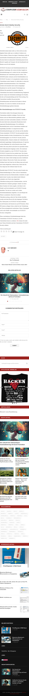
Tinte (22, 533)
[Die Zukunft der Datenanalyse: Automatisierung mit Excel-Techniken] (14, 283)
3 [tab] (16, 403)
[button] (1, 287)
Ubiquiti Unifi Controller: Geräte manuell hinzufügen (8, 607)
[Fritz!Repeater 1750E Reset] (14, 558)
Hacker (12, 522)
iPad (17, 524)
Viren (10, 536)
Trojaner (3, 536)
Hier (18, 220)
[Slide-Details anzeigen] (14, 387)
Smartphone (12, 531)
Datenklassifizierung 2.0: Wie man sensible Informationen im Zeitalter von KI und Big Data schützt (22, 461)
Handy (18, 522)
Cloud (16, 513)
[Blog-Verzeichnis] (5, 660)
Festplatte (4, 520)
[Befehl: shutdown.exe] (24, 600)
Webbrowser (17, 536)
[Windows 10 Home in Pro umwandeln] (24, 590)
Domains (12, 515)
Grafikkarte (4, 522)
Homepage (3, 524)
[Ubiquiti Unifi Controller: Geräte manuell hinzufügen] (24, 609)
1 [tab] (12, 403)
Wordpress (12, 538)
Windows (25, 536)
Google (18, 520)
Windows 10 (4, 538)
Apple (15, 511)
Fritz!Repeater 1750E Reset (12, 566)
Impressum (14, 3)
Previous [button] (2, 387)
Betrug (21, 511)
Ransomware (4, 529)
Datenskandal (4, 515)
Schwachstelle (14, 529)
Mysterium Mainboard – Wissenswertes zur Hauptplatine (8, 573)
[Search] (24, 14)
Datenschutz (22, 1)
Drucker (19, 515)
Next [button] (27, 387)
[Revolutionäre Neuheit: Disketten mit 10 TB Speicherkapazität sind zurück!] (7, 490)
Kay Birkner (8, 27)
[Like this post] (18, 242)
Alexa (2, 511)
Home (1, 19)
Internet (10, 524)
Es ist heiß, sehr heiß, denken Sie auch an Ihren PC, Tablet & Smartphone (13, 582)
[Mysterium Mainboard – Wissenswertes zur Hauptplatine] (24, 575)
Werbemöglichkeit (13, 1)
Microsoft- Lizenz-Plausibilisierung (8, 412)
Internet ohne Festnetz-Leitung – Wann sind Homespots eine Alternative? (21, 481)
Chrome (10, 513)
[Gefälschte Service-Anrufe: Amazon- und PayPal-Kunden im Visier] (7, 452)
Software (20, 531)
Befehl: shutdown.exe (6, 597)
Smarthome (4, 531)
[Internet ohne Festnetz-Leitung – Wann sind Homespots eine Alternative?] (22, 472)
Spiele (2, 533)
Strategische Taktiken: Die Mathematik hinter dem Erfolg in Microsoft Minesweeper (6, 481)
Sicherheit (23, 529)
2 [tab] (14, 403)
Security (3, 236)
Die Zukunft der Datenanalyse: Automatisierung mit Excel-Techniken (12, 443)
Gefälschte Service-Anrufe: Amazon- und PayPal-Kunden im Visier (6, 460)
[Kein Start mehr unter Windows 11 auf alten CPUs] (22, 490)
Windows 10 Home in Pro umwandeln (6, 588)
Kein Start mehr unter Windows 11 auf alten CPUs (21, 498)
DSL (25, 515)
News (7, 19)
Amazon (9, 511)
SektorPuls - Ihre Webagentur (9, 651)
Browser (3, 513)
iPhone (23, 524)
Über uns (5, 1)
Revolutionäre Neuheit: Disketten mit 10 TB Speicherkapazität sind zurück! (6, 499)
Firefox (11, 520)
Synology (9, 533)
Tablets (16, 533)
